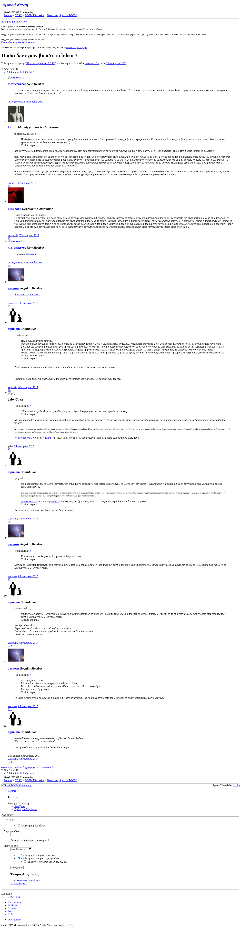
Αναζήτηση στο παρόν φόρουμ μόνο (39, 858)
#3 (9, 238)
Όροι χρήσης (14, 919)
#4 (9, 265)
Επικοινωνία (14, 902)
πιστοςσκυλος (92, 63)
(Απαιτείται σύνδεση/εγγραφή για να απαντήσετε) (27, 767)
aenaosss (13, 288)
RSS (10, 914)
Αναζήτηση (20, 806)
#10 (10, 645)
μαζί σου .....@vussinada (27, 294)
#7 (9, 449)
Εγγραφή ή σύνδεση (14, 5)
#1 (9, 104)
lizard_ (12, 127)
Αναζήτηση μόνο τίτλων (33, 825)
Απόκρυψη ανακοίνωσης (14, 21)
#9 (9, 579)
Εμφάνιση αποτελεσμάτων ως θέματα (47, 861)
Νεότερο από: (11, 845)
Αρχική (12, 908)
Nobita (236, 785)
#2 (9, 186)
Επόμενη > (28, 72)
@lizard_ (47, 437)
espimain (14, 328)
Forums (12, 790)
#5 (9, 306)
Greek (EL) (14, 896)
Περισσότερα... (18, 883)
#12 (10, 761)
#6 (9, 390)
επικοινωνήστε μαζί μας (76, 47)
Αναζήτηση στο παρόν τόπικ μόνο (38, 855)
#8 (9, 521)
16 (21, 72)
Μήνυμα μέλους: (13, 831)
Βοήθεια (12, 905)
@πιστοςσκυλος (22, 437)
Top (10, 911)
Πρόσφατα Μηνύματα (25, 809)
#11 (10, 709)
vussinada (14, 208)
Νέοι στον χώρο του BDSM (40, 63)
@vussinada (32, 254)
